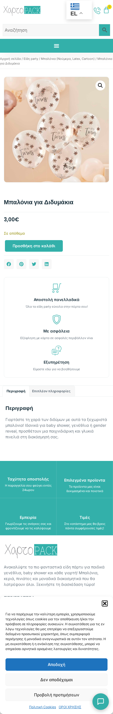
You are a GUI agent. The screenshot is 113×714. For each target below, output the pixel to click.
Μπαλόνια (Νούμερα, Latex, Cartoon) (68, 59)
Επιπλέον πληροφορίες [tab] (51, 391)
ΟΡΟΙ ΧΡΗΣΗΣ (70, 707)
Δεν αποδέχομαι (56, 679)
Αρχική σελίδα (10, 59)
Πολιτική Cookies (42, 707)
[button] (105, 603)
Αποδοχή (56, 664)
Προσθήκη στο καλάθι (34, 245)
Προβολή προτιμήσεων (56, 694)
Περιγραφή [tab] (16, 391)
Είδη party (31, 59)
